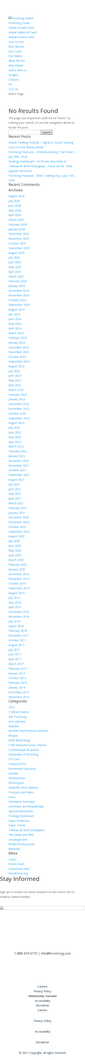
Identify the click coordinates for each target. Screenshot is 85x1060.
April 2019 (14, 607)
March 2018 (16, 626)
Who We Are (16, 46)
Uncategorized (17, 839)
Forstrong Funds (19, 23)
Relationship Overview (42, 996)
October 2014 (17, 678)
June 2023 (14, 375)
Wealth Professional (21, 844)
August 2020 (16, 536)
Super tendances (19, 821)
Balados (13, 726)
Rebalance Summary (21, 801)
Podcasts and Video (21, 792)
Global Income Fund (21, 37)
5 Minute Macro (18, 712)
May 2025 (14, 267)
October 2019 (17, 583)
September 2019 (19, 588)
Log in (12, 859)
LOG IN (13, 89)
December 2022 (18, 404)
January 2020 (16, 569)
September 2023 (19, 361)
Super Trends (17, 825)
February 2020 (17, 564)
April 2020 (14, 555)
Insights (13, 75)
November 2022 (18, 409)
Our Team (15, 51)
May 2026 (14, 210)
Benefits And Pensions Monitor (28, 731)
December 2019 (18, 574)
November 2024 (18, 295)
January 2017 (16, 673)
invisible (13, 773)
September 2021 (19, 475)
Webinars (14, 849)
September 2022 (19, 418)
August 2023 (16, 366)
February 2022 (17, 451)
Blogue (13, 735)
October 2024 (17, 300)
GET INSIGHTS (17, 902)
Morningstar (16, 783)
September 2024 (19, 305)
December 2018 (18, 612)
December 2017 (18, 635)
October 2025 (17, 243)
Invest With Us (17, 70)
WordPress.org (17, 873)
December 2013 (18, 692)
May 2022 (14, 437)
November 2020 (18, 522)
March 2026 (16, 220)
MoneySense (16, 778)
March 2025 (16, 276)
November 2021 (18, 465)
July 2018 (14, 621)
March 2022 (16, 446)
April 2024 (14, 328)
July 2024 (14, 314)
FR (10, 84)
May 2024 (14, 324)
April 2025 (14, 272)
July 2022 (14, 427)
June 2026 (14, 205)
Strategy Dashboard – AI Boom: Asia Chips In (37, 161)
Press (12, 797)
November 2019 (18, 579)
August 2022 (16, 423)
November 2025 (18, 238)
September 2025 (19, 248)
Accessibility (42, 1001)
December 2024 (18, 290)
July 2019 (14, 598)
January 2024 (16, 342)
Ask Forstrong (17, 717)
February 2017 (17, 668)
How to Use (16, 42)
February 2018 (17, 631)
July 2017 (14, 650)
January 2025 (16, 286)
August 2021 (16, 479)
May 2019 (14, 602)
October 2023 (17, 357)
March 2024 (16, 333)
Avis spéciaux (17, 721)
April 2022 (14, 442)
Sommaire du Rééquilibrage (26, 806)
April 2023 (14, 385)
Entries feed (16, 864)
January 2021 (16, 513)
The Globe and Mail (20, 835)
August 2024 (16, 309)
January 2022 (16, 456)
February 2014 (17, 683)
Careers (42, 986)
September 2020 (19, 531)
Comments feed (18, 869)
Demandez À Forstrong (23, 754)
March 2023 (16, 390)
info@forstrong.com (56, 953)
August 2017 (16, 645)
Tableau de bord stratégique (26, 830)
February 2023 (17, 394)
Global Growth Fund (21, 28)
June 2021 (14, 489)
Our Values (15, 56)
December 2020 (18, 517)
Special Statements (20, 811)
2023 (11, 707)
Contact (13, 79)
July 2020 (14, 541)
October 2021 (17, 470)
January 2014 (16, 687)
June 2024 (14, 319)
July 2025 (14, 257)
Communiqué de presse (23, 750)
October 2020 (17, 527)
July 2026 (14, 201)
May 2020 (14, 550)
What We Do (16, 61)
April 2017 (14, 659)
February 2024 (17, 338)
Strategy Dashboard (21, 816)
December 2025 (18, 234)
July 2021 (14, 484)
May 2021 (14, 494)
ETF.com (14, 759)
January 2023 (16, 399)
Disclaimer (42, 1005)
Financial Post (17, 764)
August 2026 (16, 196)
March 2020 (16, 560)
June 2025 (14, 262)
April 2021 (14, 498)
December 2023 (18, 347)
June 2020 (14, 546)
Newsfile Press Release (23, 787)
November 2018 (18, 616)
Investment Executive (22, 769)
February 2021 (17, 508)
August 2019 (16, 593)
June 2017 (14, 654)
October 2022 (17, 413)
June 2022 (14, 432)
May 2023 (14, 380)
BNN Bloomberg (19, 740)
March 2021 (16, 503)
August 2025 (16, 253)
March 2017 (16, 664)
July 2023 (14, 371)
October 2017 (17, 640)
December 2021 (18, 461)
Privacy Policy (42, 991)
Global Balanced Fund (22, 32)
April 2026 (14, 215)
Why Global (15, 65)
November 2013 (18, 697)
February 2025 (17, 281)
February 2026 (17, 224)
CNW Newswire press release (27, 745)
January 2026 (16, 229)
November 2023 (18, 352)
